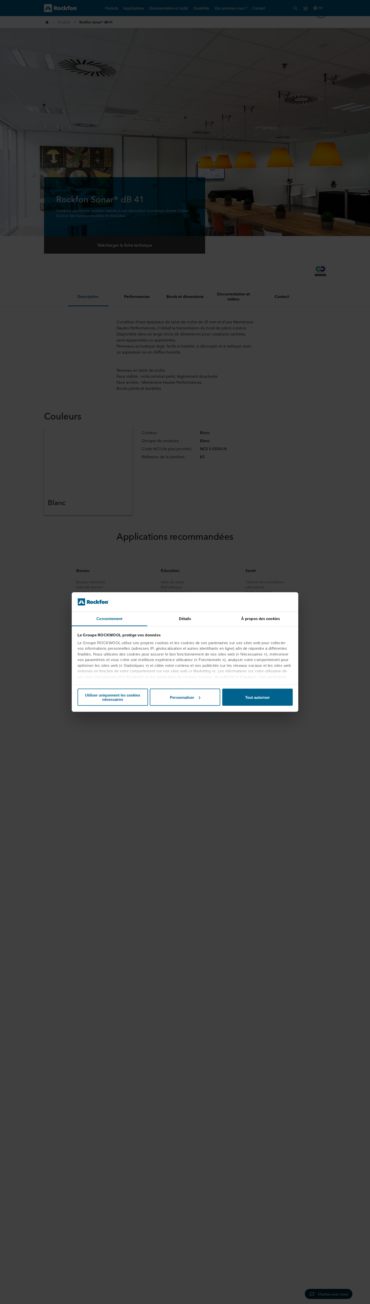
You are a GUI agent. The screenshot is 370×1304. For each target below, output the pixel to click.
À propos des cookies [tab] (260, 618)
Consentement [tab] (109, 618)
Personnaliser (182, 697)
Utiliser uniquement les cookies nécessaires (112, 697)
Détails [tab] (185, 618)
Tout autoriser (257, 697)
